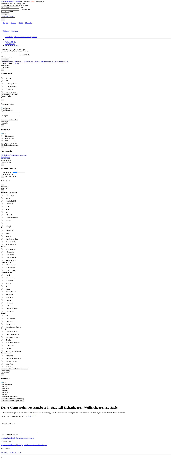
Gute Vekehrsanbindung (13, 351)
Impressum (4, 445)
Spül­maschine (10, 252)
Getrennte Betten (11, 86)
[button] (3, 27)
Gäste (11, 11)
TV (7, 81)
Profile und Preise (10, 42)
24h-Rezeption (10, 319)
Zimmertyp (4, 122)
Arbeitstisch (9, 204)
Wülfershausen (5, 159)
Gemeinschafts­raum (12, 218)
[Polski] (6, 33)
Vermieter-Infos (10, 44)
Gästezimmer (7, 385)
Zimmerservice (10, 324)
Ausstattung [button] (4, 188)
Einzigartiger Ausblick (13, 337)
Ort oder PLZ (31, 416)
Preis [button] (2, 98)
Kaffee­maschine (11, 249)
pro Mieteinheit (7, 110)
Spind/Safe (9, 215)
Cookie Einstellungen (40, 445)
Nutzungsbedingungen (18, 445)
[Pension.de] (29, 431)
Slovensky (28, 23)
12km (13, 174)
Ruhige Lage (10, 345)
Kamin (8, 206)
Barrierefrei (9, 356)
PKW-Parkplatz (10, 270)
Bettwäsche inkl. (11, 201)
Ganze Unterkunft (11, 143)
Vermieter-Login (10, 37)
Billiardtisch (9, 280)
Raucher (8, 348)
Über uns (24, 438)
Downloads (30, 438)
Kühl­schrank (10, 255)
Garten (8, 209)
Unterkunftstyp (5, 371)
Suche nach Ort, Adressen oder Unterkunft (16, 5)
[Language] (3, 19)
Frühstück (9, 316)
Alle (4, 134)
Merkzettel (15, 31)
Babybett (8, 233)
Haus (5, 387)
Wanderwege (10, 294)
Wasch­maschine (11, 260)
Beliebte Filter (5, 65)
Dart (7, 286)
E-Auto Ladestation (12, 265)
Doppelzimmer (10, 138)
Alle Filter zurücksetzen (8, 398)
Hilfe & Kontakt (16, 438)
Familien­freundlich (11, 331)
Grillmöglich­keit (11, 292)
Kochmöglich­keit (11, 84)
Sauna (7, 306)
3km (4, 174)
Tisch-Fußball (10, 311)
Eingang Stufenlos (11, 361)
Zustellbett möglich (12, 239)
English (5, 23)
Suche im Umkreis (6, 160)
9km (9, 174)
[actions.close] (2, 69)
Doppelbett (9, 236)
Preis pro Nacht (6, 96)
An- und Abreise (25, 9)
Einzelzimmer (9, 136)
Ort (2, 174)
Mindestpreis (5, 112)
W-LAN (8, 78)
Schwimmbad (10, 303)
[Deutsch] (4, 33)
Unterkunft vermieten (7, 17)
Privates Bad (10, 89)
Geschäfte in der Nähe (13, 343)
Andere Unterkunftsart (10, 396)
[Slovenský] (9, 33)
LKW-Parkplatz (11, 92)
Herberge (6, 392)
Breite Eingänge (11, 367)
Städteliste (6, 31)
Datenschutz (29, 445)
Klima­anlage (10, 195)
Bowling (8, 283)
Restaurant (9, 321)
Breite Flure (9, 364)
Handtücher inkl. (11, 244)
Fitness (8, 289)
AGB (9, 445)
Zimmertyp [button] (4, 123)
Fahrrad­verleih (10, 278)
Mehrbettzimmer (10, 141)
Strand (8, 275)
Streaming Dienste (11, 308)
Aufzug (8, 212)
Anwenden (20, 398)
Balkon (8, 198)
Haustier (8, 340)
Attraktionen (9, 297)
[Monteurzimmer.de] (11, 431)
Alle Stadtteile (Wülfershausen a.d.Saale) (13, 155)
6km (7, 174)
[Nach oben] (2, 420)
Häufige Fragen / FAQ (12, 45)
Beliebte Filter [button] (5, 67)
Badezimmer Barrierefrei (13, 358)
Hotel (5, 394)
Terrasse (8, 220)
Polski (21, 23)
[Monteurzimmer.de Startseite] (10, 1)
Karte (17, 64)
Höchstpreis (4, 116)
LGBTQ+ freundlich (12, 334)
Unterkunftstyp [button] (5, 372)
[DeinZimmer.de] (47, 431)
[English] (2, 33)
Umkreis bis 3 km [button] (6, 162)
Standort (22, 7)
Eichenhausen (5, 157)
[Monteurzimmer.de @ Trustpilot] (15, 452)
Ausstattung (4, 187)
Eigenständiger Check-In (13, 327)
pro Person (6, 108)
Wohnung (6, 389)
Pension (5, 390)
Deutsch (13, 23)
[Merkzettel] (15, 17)
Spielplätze (9, 300)
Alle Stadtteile (5, 145)
